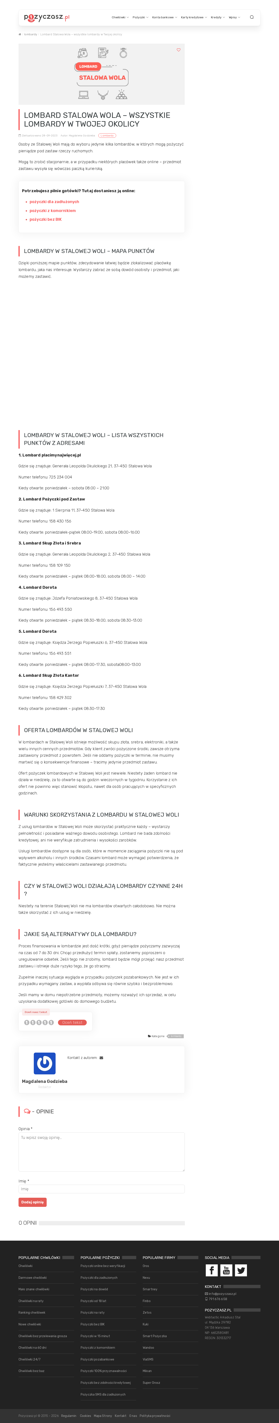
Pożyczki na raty (93, 1312)
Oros (146, 1266)
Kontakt (121, 1416)
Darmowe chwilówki (33, 1278)
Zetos (147, 1312)
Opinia (25, 1128)
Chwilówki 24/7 (30, 1359)
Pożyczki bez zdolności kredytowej (106, 1383)
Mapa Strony (103, 1416)
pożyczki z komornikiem (53, 210)
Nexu (146, 1278)
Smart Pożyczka (155, 1336)
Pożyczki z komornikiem (98, 1348)
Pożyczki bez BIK (93, 1324)
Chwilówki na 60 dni (32, 1348)
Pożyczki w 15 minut (95, 1336)
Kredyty (216, 17)
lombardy (30, 34)
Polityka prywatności (155, 1416)
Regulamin (68, 1416)
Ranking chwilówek (32, 1312)
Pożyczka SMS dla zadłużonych (103, 1394)
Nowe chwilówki (30, 1324)
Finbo (147, 1301)
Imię (24, 1181)
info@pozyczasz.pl (222, 1294)
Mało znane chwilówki (34, 1289)
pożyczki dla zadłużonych (54, 201)
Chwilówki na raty (31, 1301)
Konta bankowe (163, 17)
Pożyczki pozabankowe (97, 1359)
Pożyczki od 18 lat (94, 1301)
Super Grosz (151, 1383)
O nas (133, 1416)
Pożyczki (139, 17)
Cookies (85, 1416)
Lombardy (107, 135)
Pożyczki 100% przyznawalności (104, 1371)
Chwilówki (118, 17)
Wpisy (233, 17)
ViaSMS (148, 1359)
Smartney (150, 1289)
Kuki (146, 1324)
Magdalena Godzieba (45, 1081)
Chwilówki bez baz (31, 1371)
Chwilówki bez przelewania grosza (43, 1336)
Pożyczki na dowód (94, 1289)
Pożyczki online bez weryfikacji (103, 1266)
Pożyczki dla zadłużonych (99, 1278)
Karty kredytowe (192, 17)
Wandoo (148, 1348)
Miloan (147, 1371)
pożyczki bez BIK (46, 219)
